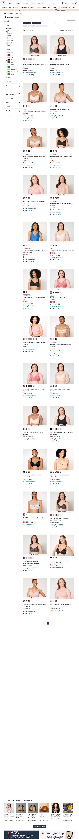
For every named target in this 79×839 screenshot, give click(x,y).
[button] (62, 3)
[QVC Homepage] (5, 13)
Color (8, 49)
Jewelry (49, 7)
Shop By (8, 111)
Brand (8, 25)
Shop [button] (10, 3)
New (10, 7)
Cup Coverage (10, 94)
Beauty (44, 7)
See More (8, 77)
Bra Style (8, 81)
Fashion (39, 7)
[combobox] (41, 3)
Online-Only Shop (24, 7)
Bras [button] (25, 26)
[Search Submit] (53, 3)
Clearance (32, 7)
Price (7, 102)
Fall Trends (15, 7)
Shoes (54, 7)
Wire (7, 90)
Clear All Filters (71, 20)
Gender (8, 115)
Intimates (16, 13)
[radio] (24, 59)
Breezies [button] (32, 26)
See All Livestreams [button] (39, 826)
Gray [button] (38, 26)
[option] (39, 10)
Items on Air (25, 3)
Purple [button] (44, 26)
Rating (8, 106)
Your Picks (4, 7)
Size (7, 86)
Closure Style (9, 98)
